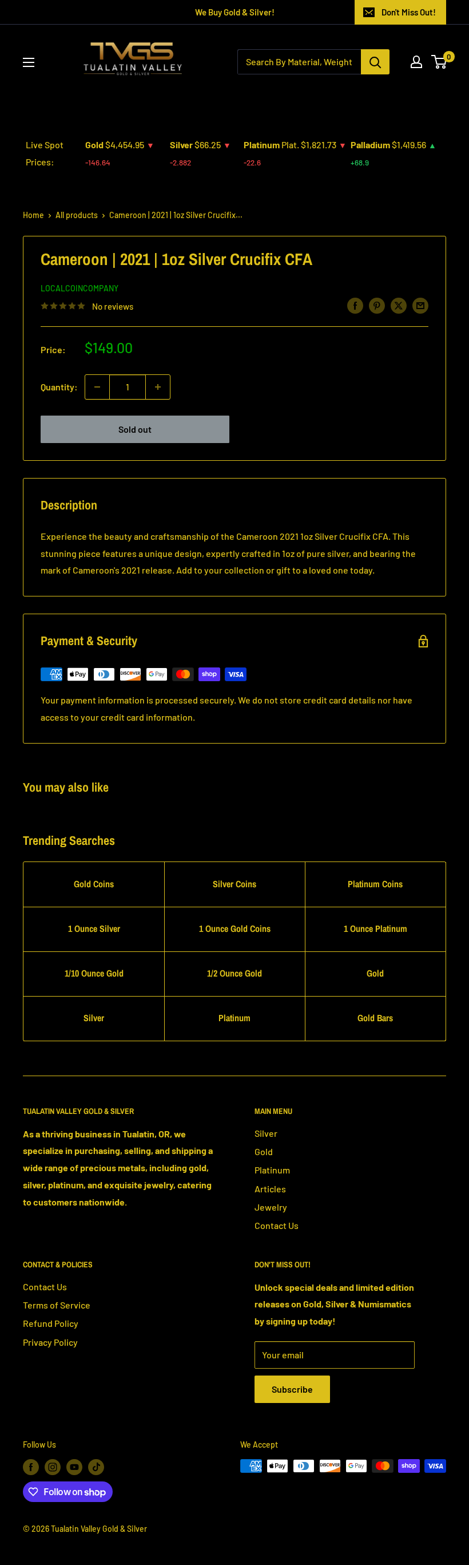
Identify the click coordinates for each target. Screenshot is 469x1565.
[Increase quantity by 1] (158, 387)
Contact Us (277, 1225)
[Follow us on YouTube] (74, 1467)
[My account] (416, 62)
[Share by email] (420, 305)
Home (33, 215)
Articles (270, 1188)
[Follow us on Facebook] (31, 1467)
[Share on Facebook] (355, 305)
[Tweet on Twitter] (399, 305)
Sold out (135, 429)
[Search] (375, 61)
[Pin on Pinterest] (377, 305)
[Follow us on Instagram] (53, 1467)
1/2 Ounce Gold (234, 973)
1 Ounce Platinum (375, 928)
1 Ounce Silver (94, 928)
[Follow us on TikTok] (96, 1467)
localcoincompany (79, 288)
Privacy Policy (50, 1342)
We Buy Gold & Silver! (235, 12)
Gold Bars (375, 1017)
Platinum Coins (375, 884)
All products (76, 215)
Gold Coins (94, 884)
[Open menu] (28, 62)
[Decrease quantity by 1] (97, 387)
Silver (94, 1017)
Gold (375, 973)
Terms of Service (56, 1304)
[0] (439, 62)
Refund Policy (50, 1323)
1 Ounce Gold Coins (235, 928)
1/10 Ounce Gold (94, 973)
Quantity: (59, 386)
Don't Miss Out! (408, 12)
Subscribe (292, 1389)
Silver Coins (234, 884)
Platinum (234, 1017)
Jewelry (271, 1207)
